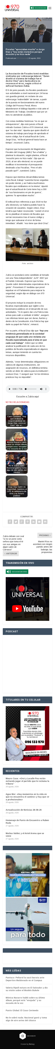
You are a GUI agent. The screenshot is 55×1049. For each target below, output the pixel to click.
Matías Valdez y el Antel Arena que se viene (25, 834)
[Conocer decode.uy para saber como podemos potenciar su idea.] (27, 1036)
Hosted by (27, 1044)
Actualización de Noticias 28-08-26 (24, 810)
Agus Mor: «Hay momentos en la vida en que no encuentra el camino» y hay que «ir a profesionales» (27, 797)
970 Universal (22, 58)
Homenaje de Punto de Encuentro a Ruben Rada (27, 821)
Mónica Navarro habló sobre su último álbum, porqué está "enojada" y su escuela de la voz (25, 1000)
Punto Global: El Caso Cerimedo (22, 1010)
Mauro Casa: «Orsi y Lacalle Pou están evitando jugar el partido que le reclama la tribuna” (27, 781)
